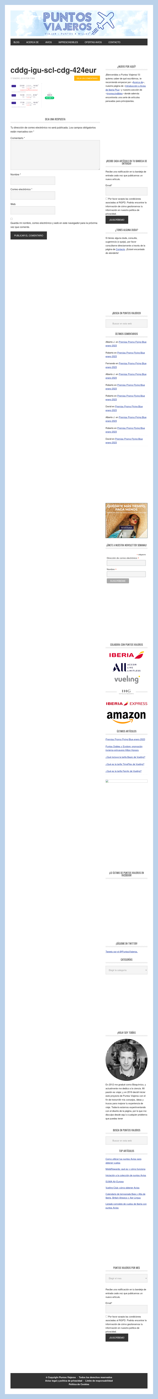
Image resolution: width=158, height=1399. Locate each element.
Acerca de (138, 82)
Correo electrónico (21, 189)
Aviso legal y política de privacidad (63, 1380)
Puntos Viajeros (67, 1377)
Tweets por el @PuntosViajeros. (122, 951)
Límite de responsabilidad (99, 1380)
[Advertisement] (79, 57)
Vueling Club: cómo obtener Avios (122, 1187)
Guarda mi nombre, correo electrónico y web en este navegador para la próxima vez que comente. (53, 225)
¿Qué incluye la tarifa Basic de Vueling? (125, 757)
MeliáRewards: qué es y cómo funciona (125, 1168)
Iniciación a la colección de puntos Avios (126, 1175)
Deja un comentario (87, 78)
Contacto (120, 249)
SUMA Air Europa (115, 1181)
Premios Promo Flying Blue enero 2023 (125, 739)
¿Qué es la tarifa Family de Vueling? (123, 771)
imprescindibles (115, 93)
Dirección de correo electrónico (123, 558)
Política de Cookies (79, 1384)
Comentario (17, 138)
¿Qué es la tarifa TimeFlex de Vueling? (125, 764)
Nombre (15, 174)
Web (13, 204)
